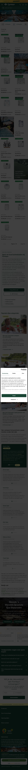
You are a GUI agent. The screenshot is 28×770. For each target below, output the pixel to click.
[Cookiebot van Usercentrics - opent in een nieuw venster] (21, 370)
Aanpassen (13, 399)
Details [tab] (14, 373)
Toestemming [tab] (5, 373)
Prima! (14, 395)
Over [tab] (23, 373)
